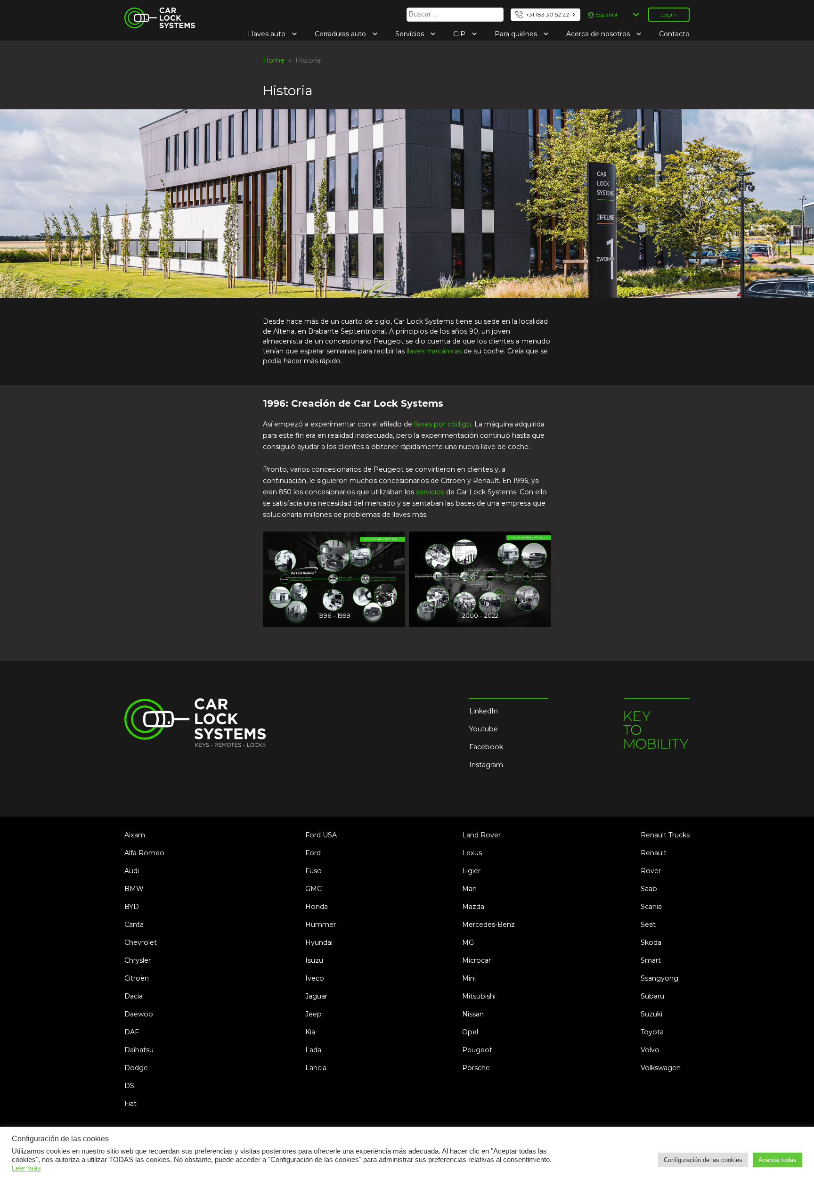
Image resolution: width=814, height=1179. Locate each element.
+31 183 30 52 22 (547, 14)
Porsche (476, 1068)
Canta (134, 924)
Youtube (483, 729)
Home (274, 60)
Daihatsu (139, 1050)
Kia (310, 1032)
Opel (470, 1032)
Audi (131, 871)
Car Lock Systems (154, 13)
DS (129, 1085)
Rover (651, 871)
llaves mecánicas (434, 351)
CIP (460, 34)
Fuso (313, 871)
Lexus (472, 853)
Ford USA (321, 835)
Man (469, 888)
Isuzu (314, 960)
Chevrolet (140, 942)
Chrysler (137, 960)
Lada (313, 1050)
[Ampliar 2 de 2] (539, 544)
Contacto (674, 34)
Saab (649, 888)
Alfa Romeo (144, 853)
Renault (654, 853)
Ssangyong (659, 978)
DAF (131, 1032)
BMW (134, 888)
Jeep (313, 1014)
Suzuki (651, 1014)
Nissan (473, 1014)
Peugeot (477, 1050)
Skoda (651, 942)
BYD (131, 906)
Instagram (486, 765)
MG (468, 942)
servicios (430, 492)
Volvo (650, 1050)
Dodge (136, 1068)
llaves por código (442, 424)
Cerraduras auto (341, 34)
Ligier (471, 871)
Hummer (320, 924)
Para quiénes (517, 34)
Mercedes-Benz (488, 924)
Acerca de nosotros (599, 34)
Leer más (26, 1168)
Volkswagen (661, 1068)
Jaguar (316, 996)
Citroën (136, 978)
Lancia (315, 1068)
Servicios (410, 34)
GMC (313, 888)
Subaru (652, 996)
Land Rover (481, 835)
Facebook (486, 747)
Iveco (314, 978)
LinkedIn (483, 711)
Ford (313, 853)
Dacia (133, 996)
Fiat (130, 1103)
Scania (651, 906)
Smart (651, 960)
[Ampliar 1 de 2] (393, 544)
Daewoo (138, 1014)
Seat (648, 924)
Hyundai (319, 942)
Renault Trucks (665, 835)
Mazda (473, 906)
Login (668, 14)
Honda (316, 906)
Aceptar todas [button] (777, 1159)
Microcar (476, 960)
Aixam (134, 835)
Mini (469, 978)
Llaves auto (267, 34)
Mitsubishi (479, 996)
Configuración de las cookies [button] (703, 1159)
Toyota (652, 1032)
